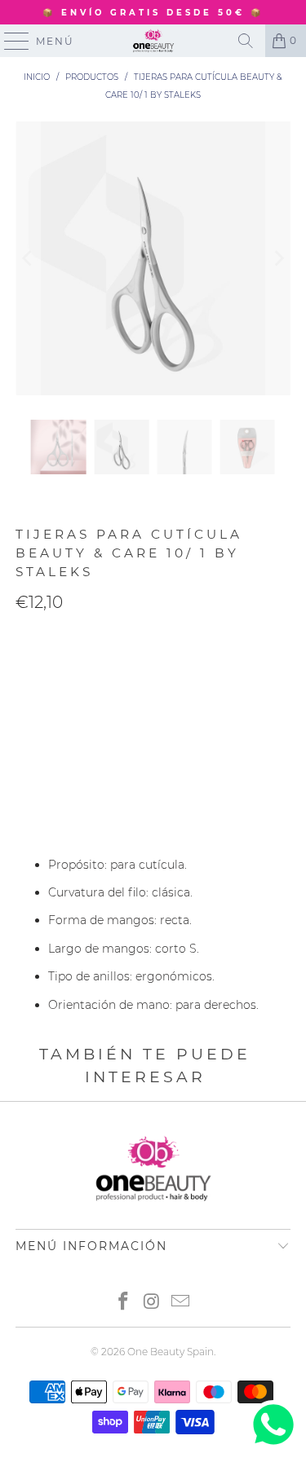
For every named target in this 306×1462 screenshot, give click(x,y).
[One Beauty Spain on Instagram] (152, 1303)
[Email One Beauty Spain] (180, 1303)
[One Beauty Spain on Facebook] (124, 1303)
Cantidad (41, 636)
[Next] (278, 258)
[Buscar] (245, 40)
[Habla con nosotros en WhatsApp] (273, 1445)
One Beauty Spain (170, 1351)
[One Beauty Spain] (153, 40)
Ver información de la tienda (101, 817)
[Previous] (28, 258)
